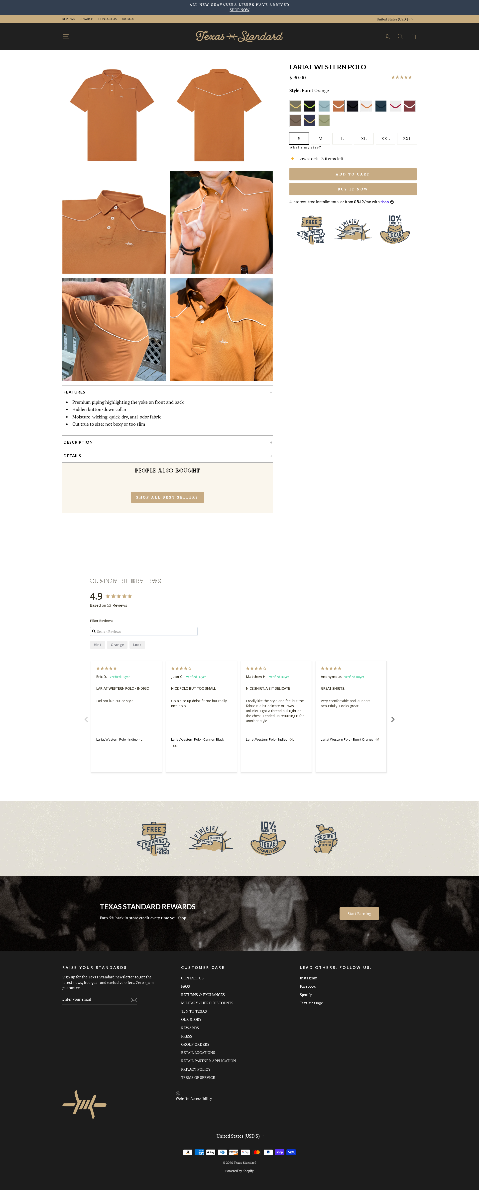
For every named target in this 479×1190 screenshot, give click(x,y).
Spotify (306, 994)
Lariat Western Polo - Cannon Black (197, 739)
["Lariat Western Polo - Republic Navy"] (311, 126)
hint (97, 644)
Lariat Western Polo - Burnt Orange (347, 739)
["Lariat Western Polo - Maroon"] (409, 111)
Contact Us (107, 19)
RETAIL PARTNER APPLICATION (208, 1060)
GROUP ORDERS (195, 1044)
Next (392, 716)
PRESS (186, 1036)
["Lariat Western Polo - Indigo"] (382, 111)
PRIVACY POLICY (196, 1069)
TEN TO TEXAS (194, 1011)
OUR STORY (191, 1019)
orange (117, 644)
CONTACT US (192, 977)
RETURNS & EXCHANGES (203, 994)
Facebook (308, 986)
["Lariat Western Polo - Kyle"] (396, 111)
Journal (128, 19)
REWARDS (190, 1027)
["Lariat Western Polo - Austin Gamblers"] (311, 111)
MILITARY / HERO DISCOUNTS (207, 1002)
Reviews (68, 19)
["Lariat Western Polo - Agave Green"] (296, 111)
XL (363, 138)
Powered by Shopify (239, 1171)
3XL (407, 138)
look (137, 644)
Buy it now (353, 189)
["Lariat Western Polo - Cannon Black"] (353, 111)
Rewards (86, 19)
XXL (385, 138)
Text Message (311, 1002)
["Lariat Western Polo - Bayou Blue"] (325, 111)
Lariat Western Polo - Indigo (117, 739)
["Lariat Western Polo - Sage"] (324, 126)
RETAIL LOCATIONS (198, 1052)
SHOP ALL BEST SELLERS (167, 497)
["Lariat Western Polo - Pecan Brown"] (296, 126)
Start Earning (359, 913)
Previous (86, 716)
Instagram (308, 977)
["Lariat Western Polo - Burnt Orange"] (339, 111)
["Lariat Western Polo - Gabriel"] (367, 111)
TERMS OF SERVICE (198, 1077)
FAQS (185, 986)
